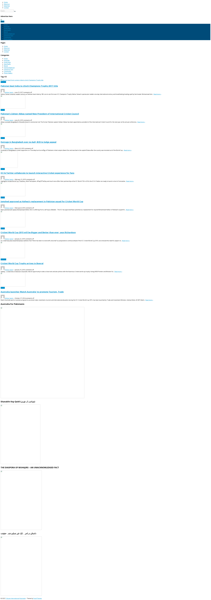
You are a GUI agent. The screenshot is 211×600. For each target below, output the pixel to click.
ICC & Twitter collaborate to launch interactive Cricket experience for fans (37, 173)
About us (7, 4)
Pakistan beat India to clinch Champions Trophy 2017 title (29, 86)
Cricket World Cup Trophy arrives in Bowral (22, 263)
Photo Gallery (8, 39)
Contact (6, 8)
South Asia (7, 28)
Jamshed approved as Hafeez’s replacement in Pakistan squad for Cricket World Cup (42, 201)
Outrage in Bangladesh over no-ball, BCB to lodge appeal (28, 142)
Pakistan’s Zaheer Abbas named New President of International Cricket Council (40, 113)
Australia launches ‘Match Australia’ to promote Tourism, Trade (32, 291)
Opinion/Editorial (9, 34)
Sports (3, 110)
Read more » (157, 94)
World (6, 32)
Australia (6, 26)
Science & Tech (8, 35)
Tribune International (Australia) (15, 598)
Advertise (7, 6)
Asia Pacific (7, 30)
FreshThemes (37, 598)
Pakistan (3, 82)
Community (7, 37)
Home (6, 2)
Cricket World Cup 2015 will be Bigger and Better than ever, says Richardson (38, 232)
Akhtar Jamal (9, 92)
